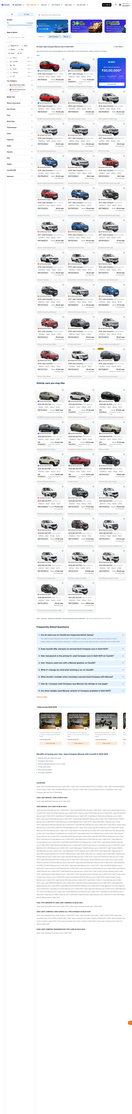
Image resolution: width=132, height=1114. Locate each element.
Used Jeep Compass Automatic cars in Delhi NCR (54, 933)
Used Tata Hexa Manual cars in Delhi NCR (84, 865)
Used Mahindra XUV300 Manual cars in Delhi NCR (73, 822)
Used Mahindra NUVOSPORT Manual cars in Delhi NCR (79, 886)
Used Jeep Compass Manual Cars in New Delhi (53, 787)
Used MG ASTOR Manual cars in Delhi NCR (76, 836)
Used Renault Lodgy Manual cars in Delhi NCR (95, 895)
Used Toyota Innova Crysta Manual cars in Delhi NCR (101, 845)
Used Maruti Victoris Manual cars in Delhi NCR (66, 889)
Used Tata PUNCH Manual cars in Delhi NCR (56, 819)
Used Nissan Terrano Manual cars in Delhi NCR (96, 860)
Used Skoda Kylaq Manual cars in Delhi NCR (76, 871)
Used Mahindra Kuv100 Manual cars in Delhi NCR (95, 833)
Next (126, 26)
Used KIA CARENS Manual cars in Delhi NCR (71, 828)
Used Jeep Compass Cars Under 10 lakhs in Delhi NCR (86, 918)
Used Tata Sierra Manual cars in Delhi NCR (99, 889)
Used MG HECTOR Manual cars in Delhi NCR (91, 825)
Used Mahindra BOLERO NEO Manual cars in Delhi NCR (81, 842)
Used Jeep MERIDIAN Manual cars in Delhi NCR (53, 801)
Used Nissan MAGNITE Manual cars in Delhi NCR (90, 819)
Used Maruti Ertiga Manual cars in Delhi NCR (71, 816)
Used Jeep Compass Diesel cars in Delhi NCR (86, 906)
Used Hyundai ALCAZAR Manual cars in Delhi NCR (97, 868)
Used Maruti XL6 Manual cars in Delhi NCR (62, 833)
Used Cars (44, 618)
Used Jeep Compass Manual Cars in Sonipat (63, 789)
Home (38, 618)
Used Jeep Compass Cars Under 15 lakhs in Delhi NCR (76, 921)
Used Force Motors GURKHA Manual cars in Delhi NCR (85, 877)
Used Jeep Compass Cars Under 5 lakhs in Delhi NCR (55, 915)
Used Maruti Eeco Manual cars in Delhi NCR (84, 831)
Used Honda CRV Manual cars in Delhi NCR (71, 880)
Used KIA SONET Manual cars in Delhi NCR (62, 813)
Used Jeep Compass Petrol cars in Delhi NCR (53, 906)
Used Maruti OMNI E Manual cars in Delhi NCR (61, 895)
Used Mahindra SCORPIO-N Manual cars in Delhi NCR (60, 860)
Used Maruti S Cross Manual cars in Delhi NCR (57, 839)
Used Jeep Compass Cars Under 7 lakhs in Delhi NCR (94, 915)
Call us (108, 5)
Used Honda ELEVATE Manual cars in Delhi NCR (62, 868)
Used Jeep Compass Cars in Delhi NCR (73, 618)
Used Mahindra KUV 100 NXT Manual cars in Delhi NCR (64, 854)
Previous (36, 26)
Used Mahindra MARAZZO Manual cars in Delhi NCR (94, 863)
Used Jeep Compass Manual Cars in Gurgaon (87, 787)
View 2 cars (106, 743)
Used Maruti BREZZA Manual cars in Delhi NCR (57, 825)
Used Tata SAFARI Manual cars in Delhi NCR (76, 857)
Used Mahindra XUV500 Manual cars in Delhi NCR (92, 839)
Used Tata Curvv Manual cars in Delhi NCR (100, 854)
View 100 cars (50, 743)
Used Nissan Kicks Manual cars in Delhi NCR (65, 845)
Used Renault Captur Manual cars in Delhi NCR (57, 874)
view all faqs (42, 697)
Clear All (41, 37)
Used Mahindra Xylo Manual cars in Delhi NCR (83, 892)
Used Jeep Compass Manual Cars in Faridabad (96, 789)
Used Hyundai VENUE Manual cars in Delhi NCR (95, 813)
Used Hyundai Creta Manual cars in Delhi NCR (53, 810)
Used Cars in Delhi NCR (54, 618)
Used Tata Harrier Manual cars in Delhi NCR (103, 828)
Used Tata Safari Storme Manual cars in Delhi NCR (93, 874)
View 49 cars (78, 743)
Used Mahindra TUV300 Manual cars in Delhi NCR (80, 851)
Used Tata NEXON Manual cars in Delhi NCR (85, 810)
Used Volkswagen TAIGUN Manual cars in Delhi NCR (87, 848)
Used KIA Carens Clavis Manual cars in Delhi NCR (93, 883)
